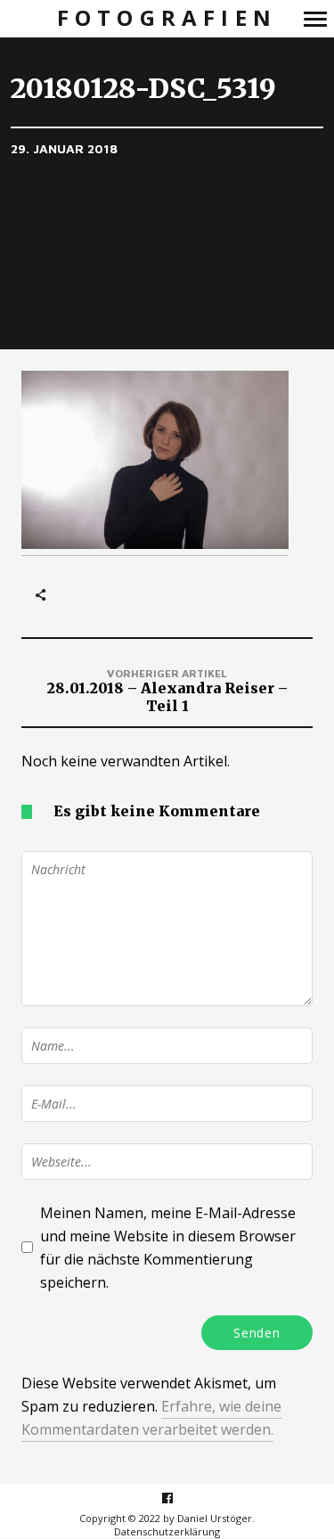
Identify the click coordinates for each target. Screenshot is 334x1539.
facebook (176, 1497)
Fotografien (167, 18)
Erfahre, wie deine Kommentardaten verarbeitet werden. (151, 1417)
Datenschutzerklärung (167, 1531)
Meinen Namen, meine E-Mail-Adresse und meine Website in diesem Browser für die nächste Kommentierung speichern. (168, 1247)
